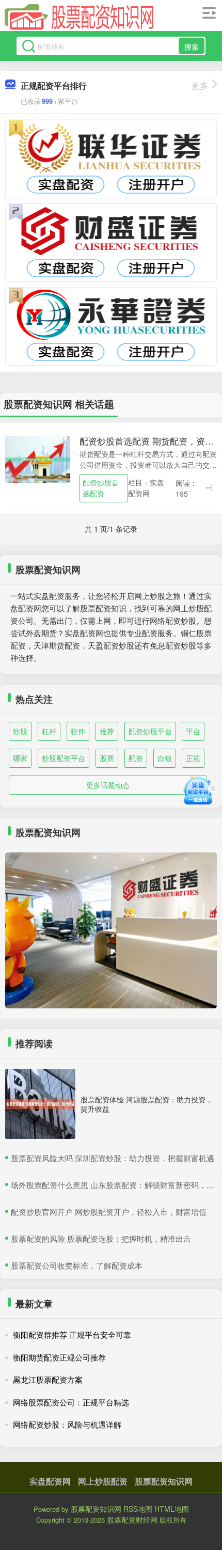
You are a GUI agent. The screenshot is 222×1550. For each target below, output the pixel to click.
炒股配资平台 (63, 758)
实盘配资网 (50, 1481)
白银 (164, 758)
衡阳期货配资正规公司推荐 (59, 1357)
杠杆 (49, 731)
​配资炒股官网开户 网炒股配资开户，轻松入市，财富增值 (109, 1211)
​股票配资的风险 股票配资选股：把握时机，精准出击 (101, 1238)
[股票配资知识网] (79, 17)
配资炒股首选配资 (101, 487)
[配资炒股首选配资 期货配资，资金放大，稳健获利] (37, 458)
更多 (200, 85)
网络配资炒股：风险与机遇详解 (67, 1424)
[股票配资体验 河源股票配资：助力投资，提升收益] (40, 1104)
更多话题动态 (108, 785)
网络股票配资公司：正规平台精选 (71, 1402)
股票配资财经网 (132, 1519)
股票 (107, 758)
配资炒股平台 (150, 731)
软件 (78, 731)
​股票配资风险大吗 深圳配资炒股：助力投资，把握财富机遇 (112, 1157)
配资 (136, 758)
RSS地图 (137, 1509)
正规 (193, 758)
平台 (193, 731)
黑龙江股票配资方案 (48, 1379)
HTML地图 (171, 1509)
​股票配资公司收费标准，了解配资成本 (76, 1265)
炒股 (20, 731)
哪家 (20, 758)
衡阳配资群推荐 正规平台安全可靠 (72, 1334)
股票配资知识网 (164, 1481)
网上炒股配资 (103, 1481)
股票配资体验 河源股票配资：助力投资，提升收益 (147, 1104)
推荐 (107, 731)
